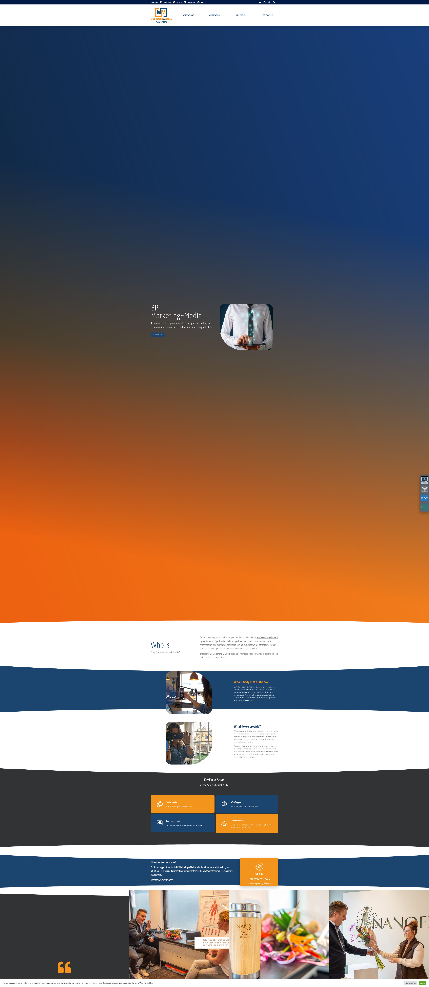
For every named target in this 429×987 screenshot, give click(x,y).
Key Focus (240, 15)
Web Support (236, 802)
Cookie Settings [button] (410, 983)
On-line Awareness (238, 820)
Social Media (171, 802)
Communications (173, 821)
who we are (188, 15)
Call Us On (259, 874)
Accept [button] (422, 983)
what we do (214, 15)
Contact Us (268, 15)
